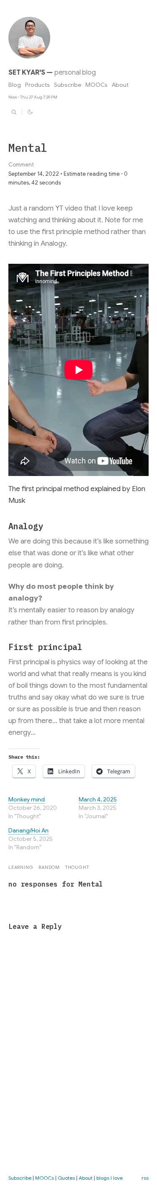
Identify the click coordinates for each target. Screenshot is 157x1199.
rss (145, 1178)
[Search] (13, 112)
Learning (20, 867)
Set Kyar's (26, 72)
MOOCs (96, 84)
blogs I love (109, 1178)
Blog (14, 84)
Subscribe (67, 84)
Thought (77, 867)
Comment (21, 164)
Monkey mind (26, 799)
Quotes (66, 1178)
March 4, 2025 (98, 799)
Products (37, 84)
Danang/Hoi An (28, 830)
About (120, 84)
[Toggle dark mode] (30, 112)
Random (49, 867)
